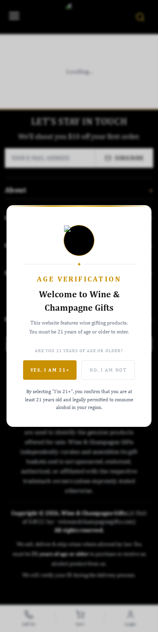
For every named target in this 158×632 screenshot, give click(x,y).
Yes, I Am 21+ (50, 370)
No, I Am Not (108, 370)
